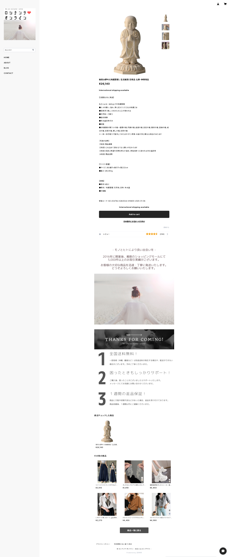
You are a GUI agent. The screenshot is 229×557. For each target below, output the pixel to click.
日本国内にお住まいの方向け (134, 221)
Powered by (132, 553)
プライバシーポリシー (103, 544)
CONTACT (8, 73)
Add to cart (134, 214)
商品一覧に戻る (134, 530)
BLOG (6, 68)
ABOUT (7, 63)
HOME (6, 57)
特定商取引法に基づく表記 (123, 544)
